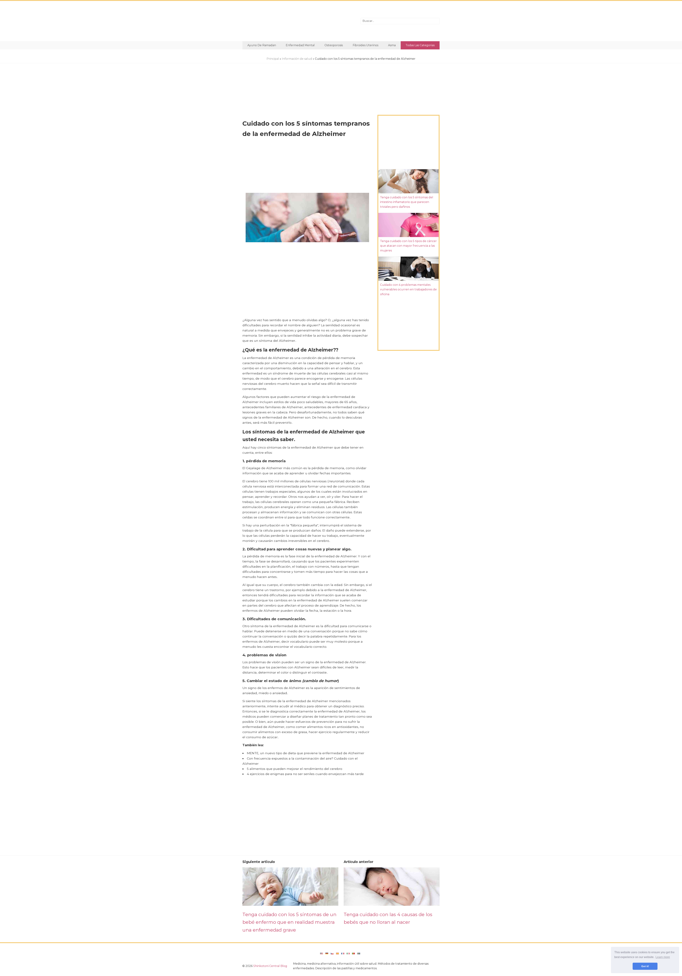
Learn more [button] (663, 957)
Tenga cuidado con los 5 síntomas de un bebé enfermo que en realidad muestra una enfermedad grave (289, 922)
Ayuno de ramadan (261, 45)
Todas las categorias (420, 45)
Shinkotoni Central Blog (270, 966)
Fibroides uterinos (365, 45)
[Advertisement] (298, 21)
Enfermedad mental (300, 45)
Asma (392, 45)
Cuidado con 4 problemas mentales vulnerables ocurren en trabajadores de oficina (408, 289)
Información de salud (297, 58)
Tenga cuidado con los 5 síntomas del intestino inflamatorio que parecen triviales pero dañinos (406, 202)
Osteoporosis (333, 45)
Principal (273, 58)
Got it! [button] (645, 966)
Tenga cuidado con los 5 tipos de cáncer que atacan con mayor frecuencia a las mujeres (408, 245)
